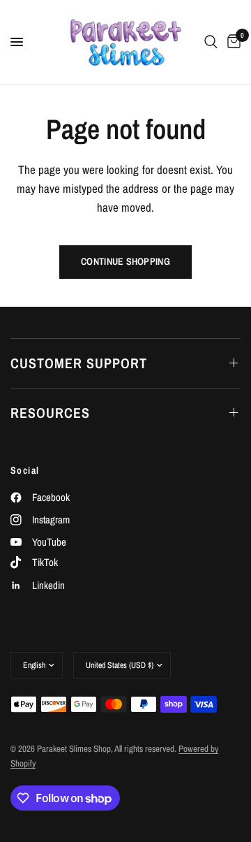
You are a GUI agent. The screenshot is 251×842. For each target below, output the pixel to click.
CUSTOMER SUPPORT (78, 363)
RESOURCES (50, 412)
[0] (231, 42)
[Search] (210, 42)
